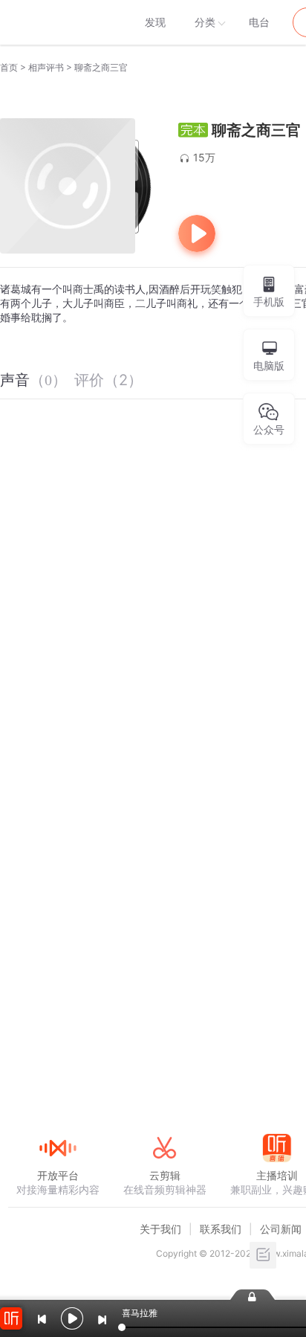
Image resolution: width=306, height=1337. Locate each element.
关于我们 (160, 1228)
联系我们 (220, 1228)
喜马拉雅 (57, 22)
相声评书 (46, 67)
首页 (9, 67)
